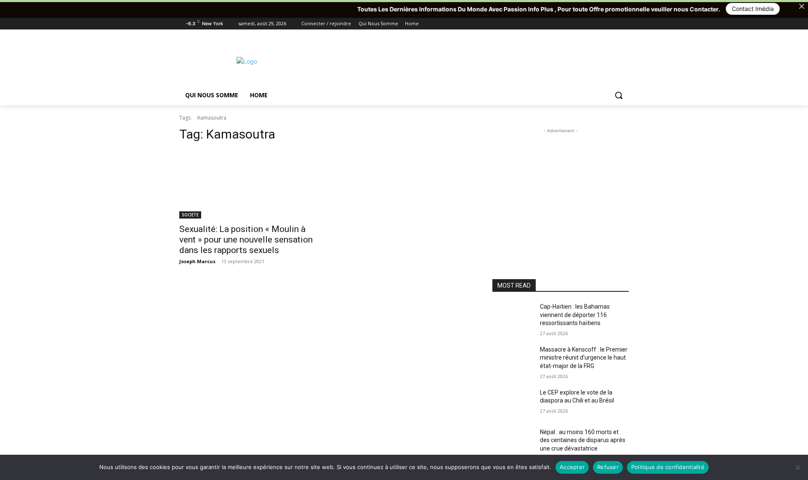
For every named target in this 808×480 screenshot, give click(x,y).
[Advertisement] (467, 60)
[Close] (801, 6)
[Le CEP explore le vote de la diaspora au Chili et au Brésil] (512, 403)
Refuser (608, 467)
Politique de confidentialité (667, 467)
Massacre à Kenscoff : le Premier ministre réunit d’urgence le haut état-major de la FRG (583, 357)
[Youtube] (624, 24)
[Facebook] (577, 24)
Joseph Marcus (197, 261)
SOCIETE (190, 215)
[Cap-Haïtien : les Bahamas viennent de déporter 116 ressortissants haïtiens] (512, 317)
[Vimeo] (612, 24)
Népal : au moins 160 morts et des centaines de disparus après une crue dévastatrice (582, 440)
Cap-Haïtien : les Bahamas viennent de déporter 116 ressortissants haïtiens (575, 314)
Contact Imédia (737, 8)
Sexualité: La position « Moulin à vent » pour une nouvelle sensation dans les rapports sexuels (246, 239)
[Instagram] (589, 24)
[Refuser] (797, 467)
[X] (601, 24)
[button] (619, 95)
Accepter (572, 467)
